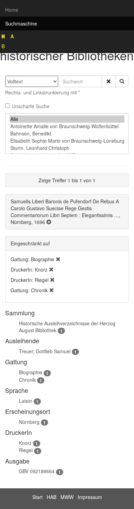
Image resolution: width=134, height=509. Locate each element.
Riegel (26, 450)
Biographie (30, 372)
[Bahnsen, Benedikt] (67, 133)
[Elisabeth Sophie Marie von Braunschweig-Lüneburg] (67, 140)
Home (11, 9)
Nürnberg (29, 421)
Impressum (90, 496)
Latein (25, 400)
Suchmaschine (21, 23)
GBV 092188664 (37, 471)
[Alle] (67, 119)
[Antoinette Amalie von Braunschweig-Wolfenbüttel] (67, 126)
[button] (108, 81)
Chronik (27, 379)
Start (37, 496)
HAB (51, 496)
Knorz (25, 442)
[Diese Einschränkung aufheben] (58, 259)
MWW (67, 496)
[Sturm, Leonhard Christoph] (67, 148)
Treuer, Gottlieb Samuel (44, 351)
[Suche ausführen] (122, 81)
